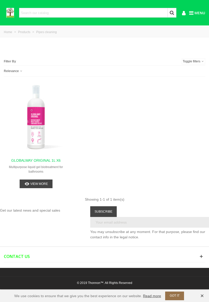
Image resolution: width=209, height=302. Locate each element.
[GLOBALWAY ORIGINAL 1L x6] (36, 118)
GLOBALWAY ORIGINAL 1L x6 (36, 160)
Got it (174, 295)
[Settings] (184, 13)
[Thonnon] (10, 13)
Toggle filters (192, 61)
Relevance (12, 71)
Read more (152, 296)
